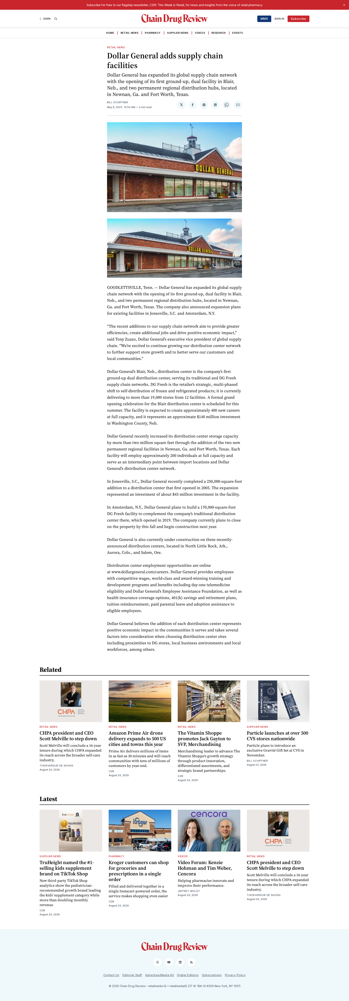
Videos (200, 32)
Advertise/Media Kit (159, 975)
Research (218, 32)
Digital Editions (188, 975)
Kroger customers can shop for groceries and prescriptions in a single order (139, 871)
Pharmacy (153, 32)
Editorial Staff (132, 975)
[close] (344, 5)
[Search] (55, 18)
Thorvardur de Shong (56, 765)
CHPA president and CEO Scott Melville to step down (68, 736)
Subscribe (298, 18)
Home (110, 32)
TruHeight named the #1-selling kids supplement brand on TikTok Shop (67, 868)
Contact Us (111, 975)
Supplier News (177, 32)
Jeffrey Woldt (189, 891)
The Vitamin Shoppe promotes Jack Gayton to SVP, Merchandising (204, 739)
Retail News (130, 32)
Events (237, 32)
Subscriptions (212, 975)
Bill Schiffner (117, 102)
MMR (264, 18)
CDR (111, 771)
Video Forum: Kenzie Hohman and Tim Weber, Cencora (205, 868)
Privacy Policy (235, 975)
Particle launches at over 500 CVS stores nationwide (277, 736)
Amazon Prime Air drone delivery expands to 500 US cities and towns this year (137, 739)
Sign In (279, 18)
